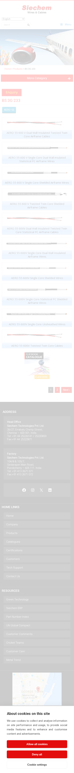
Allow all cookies (37, 744)
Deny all (37, 754)
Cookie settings (37, 764)
